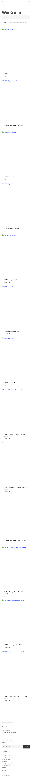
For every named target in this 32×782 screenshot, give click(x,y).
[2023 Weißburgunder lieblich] (16, 307)
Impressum (4, 767)
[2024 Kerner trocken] (16, 49)
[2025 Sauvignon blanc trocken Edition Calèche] (16, 463)
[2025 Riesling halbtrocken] (16, 204)
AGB (3, 773)
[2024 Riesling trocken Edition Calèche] (16, 516)
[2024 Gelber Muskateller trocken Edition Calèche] (16, 672)
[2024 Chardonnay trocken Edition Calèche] (16, 620)
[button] (29, 2)
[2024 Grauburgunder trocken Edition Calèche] (16, 410)
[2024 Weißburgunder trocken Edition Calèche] (16, 567)
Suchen (26, 746)
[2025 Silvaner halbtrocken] (16, 152)
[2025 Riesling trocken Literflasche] (16, 101)
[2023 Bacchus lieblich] (16, 358)
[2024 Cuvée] (16, 255)
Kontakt (4, 770)
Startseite (4, 22)
